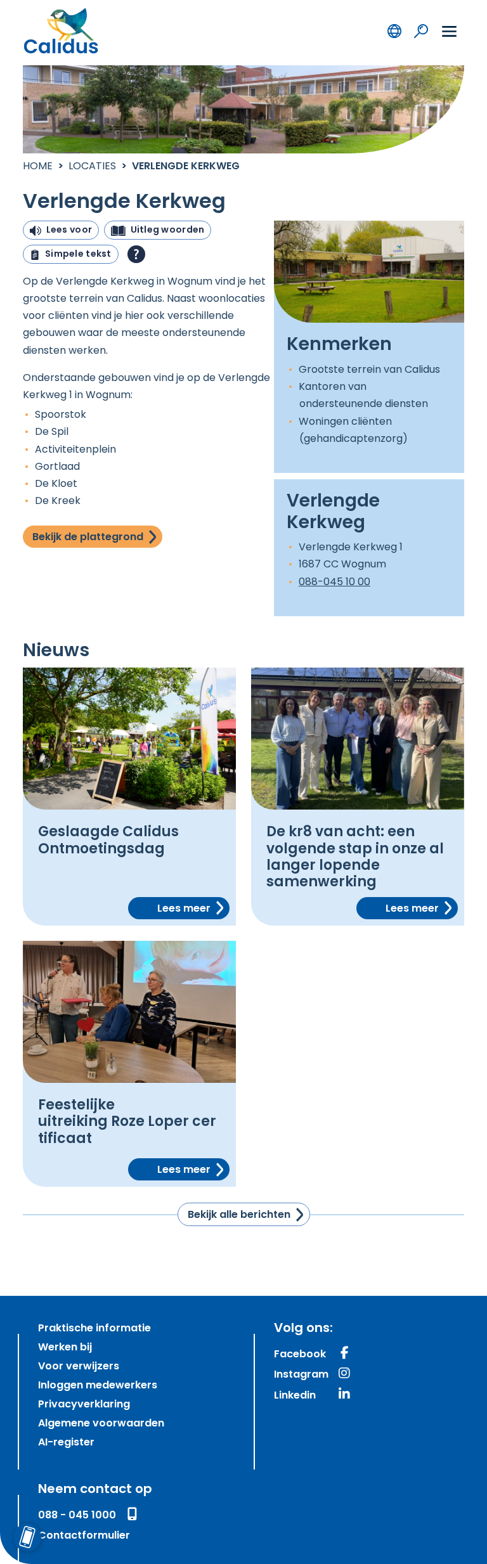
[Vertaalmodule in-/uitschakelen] (394, 30)
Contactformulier (84, 1536)
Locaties (92, 167)
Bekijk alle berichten (239, 1215)
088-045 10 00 (334, 583)
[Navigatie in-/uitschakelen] (449, 30)
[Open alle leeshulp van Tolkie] (136, 254)
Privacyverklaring (84, 1405)
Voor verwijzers (78, 1367)
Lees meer (184, 909)
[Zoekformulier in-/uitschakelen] (421, 30)
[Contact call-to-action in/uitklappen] (27, 1537)
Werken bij (65, 1348)
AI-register (66, 1443)
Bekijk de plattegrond (87, 538)
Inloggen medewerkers (97, 1386)
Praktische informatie (94, 1329)
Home (38, 167)
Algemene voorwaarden (101, 1424)
